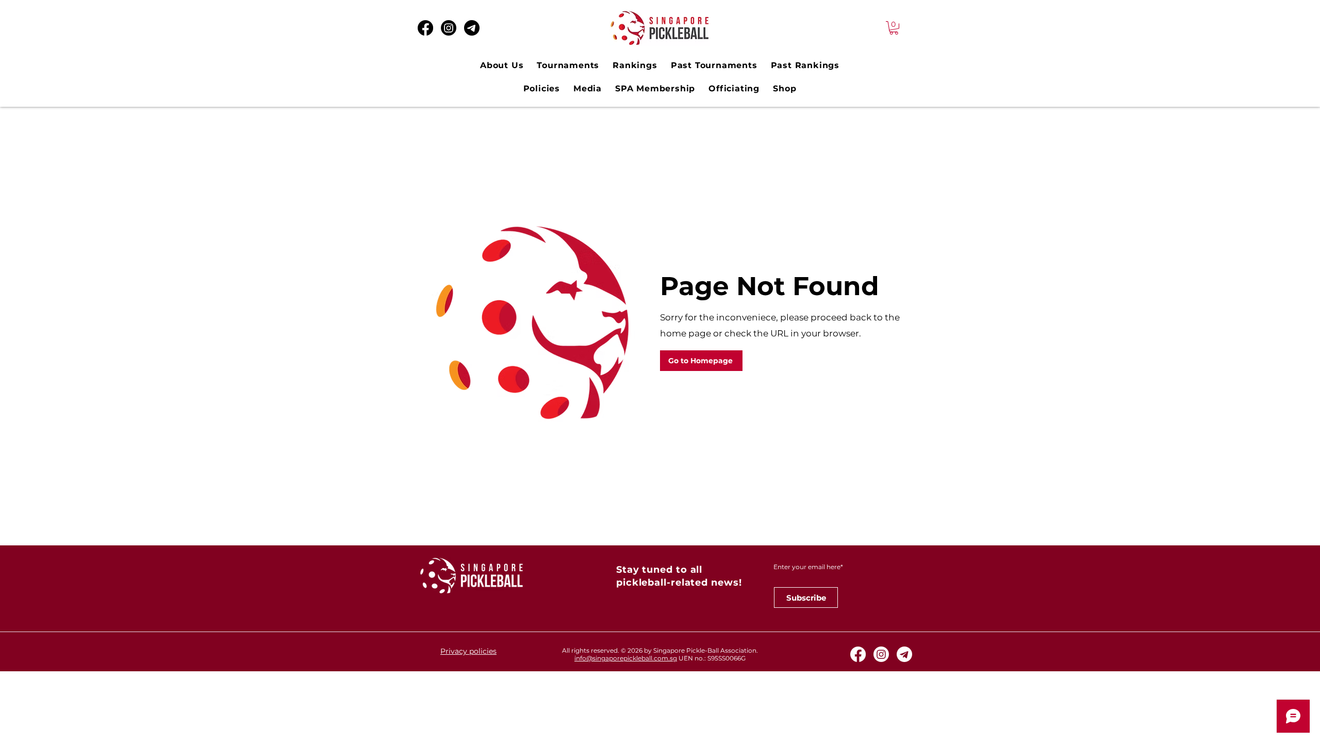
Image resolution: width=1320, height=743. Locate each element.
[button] (894, 28)
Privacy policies (468, 651)
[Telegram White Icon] (904, 654)
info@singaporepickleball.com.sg (625, 658)
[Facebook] (425, 28)
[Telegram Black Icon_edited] (472, 28)
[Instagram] (448, 28)
